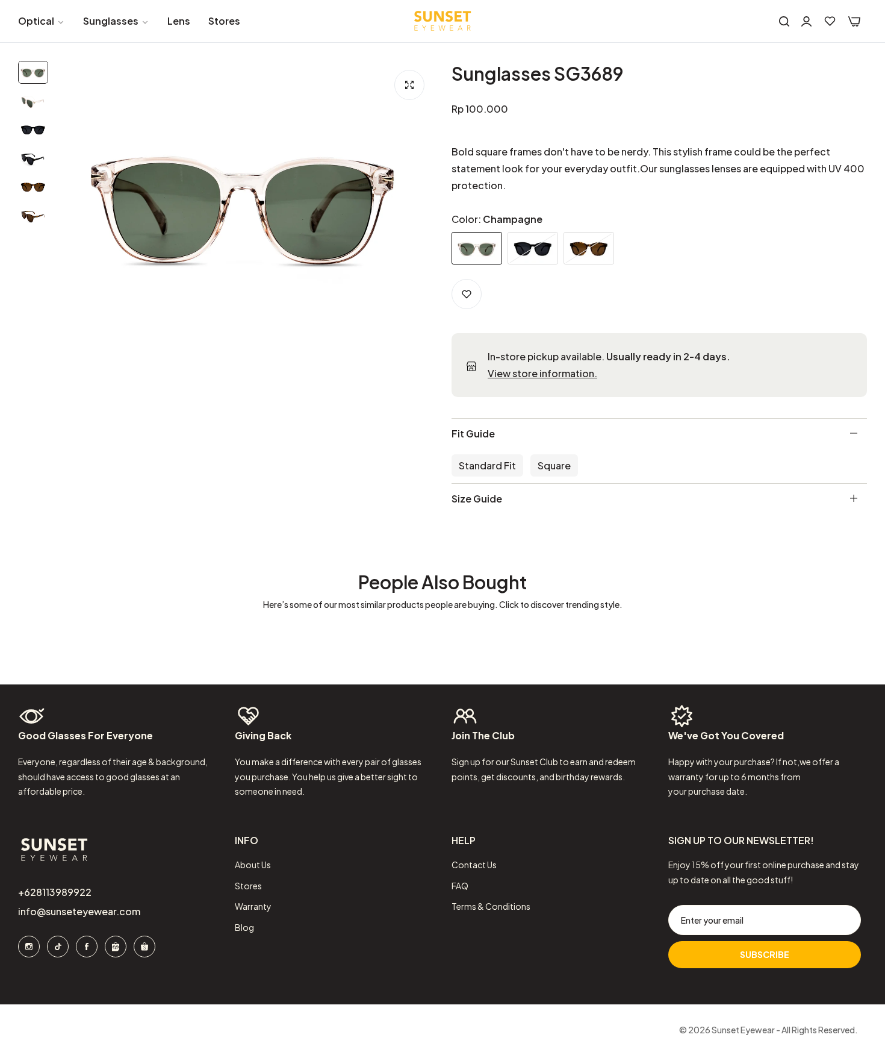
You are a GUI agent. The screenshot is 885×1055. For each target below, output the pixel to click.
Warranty (253, 906)
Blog (244, 927)
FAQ (460, 885)
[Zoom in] (409, 85)
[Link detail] (29, 946)
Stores (248, 885)
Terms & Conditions (491, 906)
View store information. (542, 373)
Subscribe (764, 954)
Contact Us (474, 864)
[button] (467, 294)
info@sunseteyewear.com (79, 911)
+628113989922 (55, 892)
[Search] (784, 21)
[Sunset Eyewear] (442, 21)
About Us (253, 864)
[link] (41, 21)
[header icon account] (806, 21)
